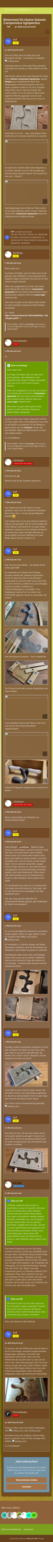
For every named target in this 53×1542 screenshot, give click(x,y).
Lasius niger (39, 295)
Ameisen (28, 427)
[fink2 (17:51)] (9, 1515)
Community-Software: (27, 1539)
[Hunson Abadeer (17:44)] (14, 1515)
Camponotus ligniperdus (29, 79)
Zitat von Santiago (19, 365)
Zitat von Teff (17, 1201)
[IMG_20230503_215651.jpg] (26, 672)
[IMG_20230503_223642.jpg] (26, 744)
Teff (8, 27)
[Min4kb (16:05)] (34, 1515)
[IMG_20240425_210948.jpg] (26, 1389)
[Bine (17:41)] (4, 1515)
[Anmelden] (42, 3)
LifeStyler (24, 847)
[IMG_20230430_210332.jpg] (26, 192)
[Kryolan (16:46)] (24, 1515)
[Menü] (49, 3)
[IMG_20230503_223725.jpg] (26, 771)
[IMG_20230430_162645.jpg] (26, 152)
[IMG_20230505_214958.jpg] (26, 982)
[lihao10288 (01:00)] (29, 1515)
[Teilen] (47, 32)
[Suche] (36, 3)
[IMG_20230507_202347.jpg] (26, 1074)
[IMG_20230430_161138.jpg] (26, 117)
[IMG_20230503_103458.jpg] (26, 613)
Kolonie (14, 79)
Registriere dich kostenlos (24, 1470)
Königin (8, 82)
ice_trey (30, 324)
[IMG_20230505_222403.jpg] (26, 1009)
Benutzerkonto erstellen (26, 1480)
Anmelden (26, 1487)
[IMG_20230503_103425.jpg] (26, 641)
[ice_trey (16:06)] (19, 1515)
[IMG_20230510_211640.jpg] (26, 1160)
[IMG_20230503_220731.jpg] (26, 707)
